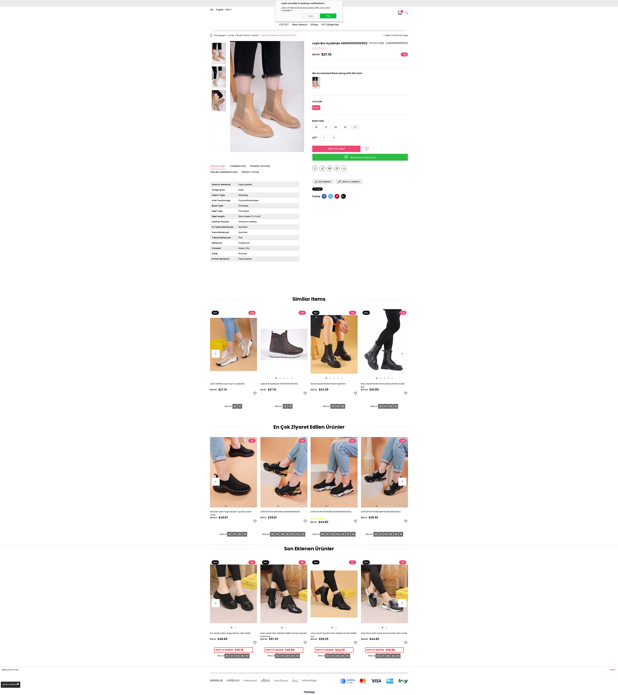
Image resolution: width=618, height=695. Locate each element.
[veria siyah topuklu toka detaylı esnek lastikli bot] (334, 594)
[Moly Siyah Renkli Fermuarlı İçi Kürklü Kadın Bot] (384, 344)
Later (310, 16)
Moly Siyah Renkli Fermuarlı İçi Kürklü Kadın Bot (383, 385)
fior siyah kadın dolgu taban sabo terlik (230, 633)
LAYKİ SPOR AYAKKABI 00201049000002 (280, 511)
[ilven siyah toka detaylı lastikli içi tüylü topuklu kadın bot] (284, 594)
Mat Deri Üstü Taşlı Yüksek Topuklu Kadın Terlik (231, 513)
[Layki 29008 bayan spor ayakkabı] (233, 344)
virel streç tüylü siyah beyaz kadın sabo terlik (384, 633)
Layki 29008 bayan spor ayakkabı (227, 383)
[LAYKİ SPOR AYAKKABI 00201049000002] (284, 472)
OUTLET (284, 24)
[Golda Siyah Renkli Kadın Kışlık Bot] (334, 344)
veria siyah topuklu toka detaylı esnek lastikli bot (333, 635)
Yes (328, 16)
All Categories (330, 24)
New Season (299, 24)
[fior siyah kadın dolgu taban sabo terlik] (233, 594)
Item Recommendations (224, 172)
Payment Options (260, 166)
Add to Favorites (254, 393)
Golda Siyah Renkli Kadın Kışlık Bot (328, 383)
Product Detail (250, 172)
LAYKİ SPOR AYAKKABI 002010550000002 (331, 511)
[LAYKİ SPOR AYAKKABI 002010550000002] (334, 472)
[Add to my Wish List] (329, 168)
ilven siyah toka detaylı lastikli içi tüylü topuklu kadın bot (283, 635)
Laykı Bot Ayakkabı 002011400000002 (279, 383)
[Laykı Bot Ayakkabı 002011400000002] (284, 344)
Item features (218, 166)
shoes (314, 24)
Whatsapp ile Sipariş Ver (363, 157)
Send (612, 669)
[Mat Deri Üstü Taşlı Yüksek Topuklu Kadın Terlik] (233, 472)
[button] (276, 378)
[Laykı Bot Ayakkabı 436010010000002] (316, 83)
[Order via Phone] (322, 168)
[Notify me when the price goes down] (344, 168)
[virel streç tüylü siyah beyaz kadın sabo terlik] (384, 594)
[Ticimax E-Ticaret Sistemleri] (309, 692)
